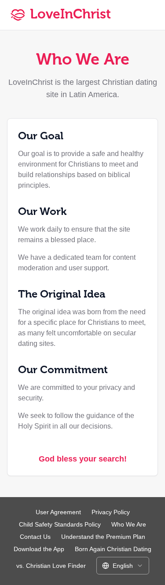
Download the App (39, 548)
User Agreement (58, 512)
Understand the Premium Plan (103, 536)
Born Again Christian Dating (113, 548)
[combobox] (122, 565)
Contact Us (35, 536)
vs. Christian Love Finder (51, 565)
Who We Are (128, 524)
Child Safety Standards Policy (60, 524)
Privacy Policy (111, 512)
